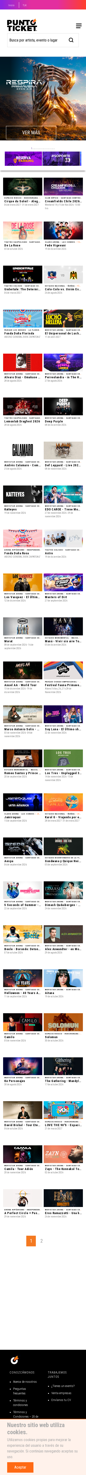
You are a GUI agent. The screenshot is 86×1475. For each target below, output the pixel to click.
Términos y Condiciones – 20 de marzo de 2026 (25, 1416)
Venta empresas (61, 1393)
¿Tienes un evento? (63, 1386)
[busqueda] (71, 39)
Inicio (11, 5)
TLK (25, 5)
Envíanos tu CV (61, 1400)
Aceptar (20, 1467)
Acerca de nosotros (25, 1381)
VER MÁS (31, 132)
